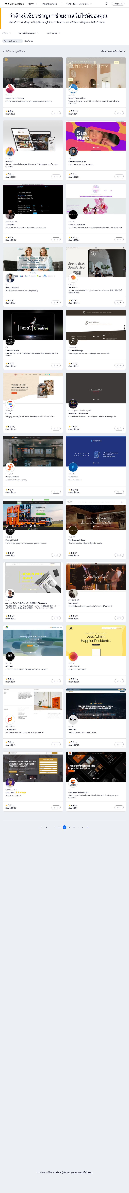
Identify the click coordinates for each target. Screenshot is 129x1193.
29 (55, 827)
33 (74, 827)
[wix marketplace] (14, 3)
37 (83, 827)
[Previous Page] (42, 827)
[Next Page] (87, 827)
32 (69, 827)
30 (60, 827)
